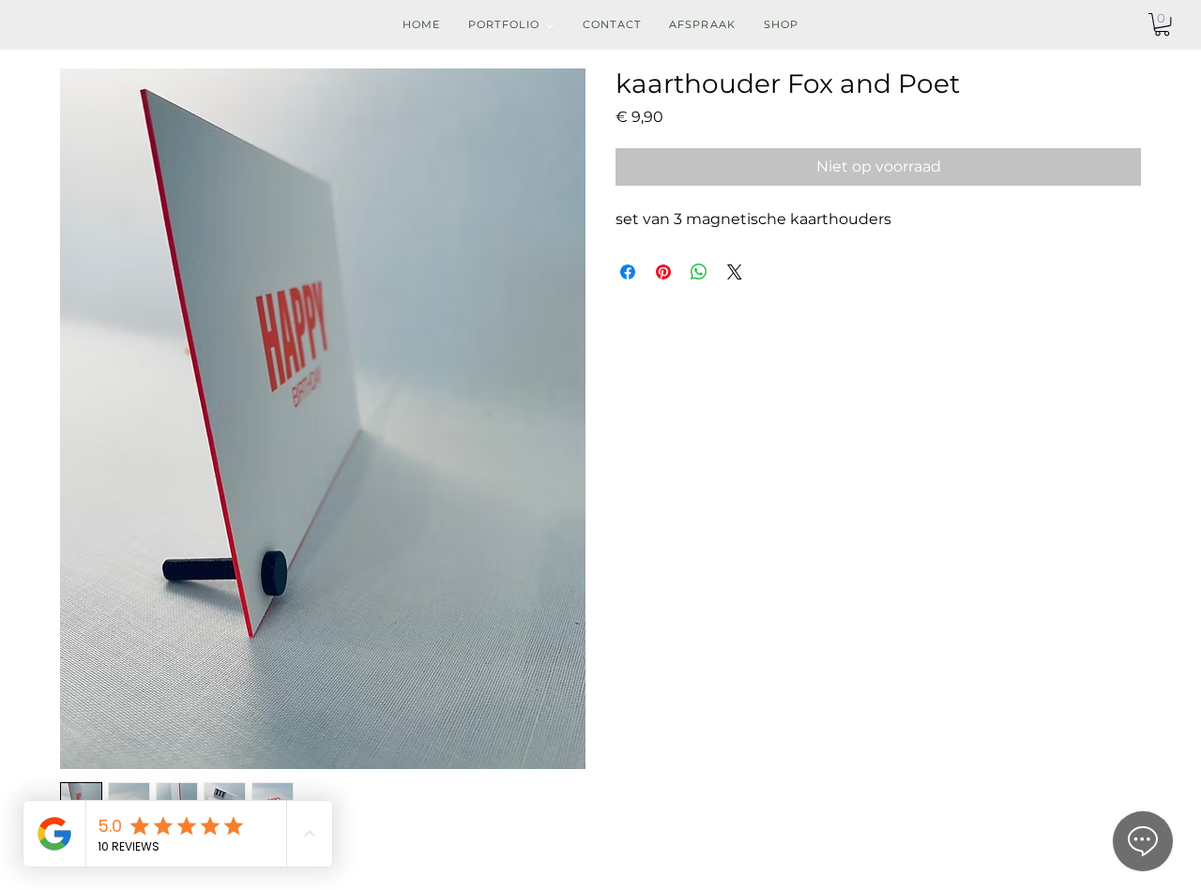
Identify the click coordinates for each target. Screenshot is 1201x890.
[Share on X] (734, 272)
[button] (1162, 24)
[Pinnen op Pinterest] (663, 272)
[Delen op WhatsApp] (699, 272)
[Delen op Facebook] (627, 272)
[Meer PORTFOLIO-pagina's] (550, 25)
